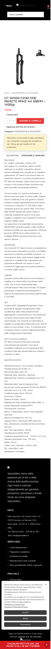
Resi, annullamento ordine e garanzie (26, 565)
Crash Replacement (18, 547)
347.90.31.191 (32, 532)
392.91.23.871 (18, 532)
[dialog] (25, 605)
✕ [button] (46, 584)
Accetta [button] (25, 612)
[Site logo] (30, 6)
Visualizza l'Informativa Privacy (16, 607)
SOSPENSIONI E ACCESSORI (25, 93)
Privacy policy (15, 579)
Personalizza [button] (25, 624)
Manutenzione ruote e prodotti (23, 561)
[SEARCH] (41, 14)
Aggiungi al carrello (30, 121)
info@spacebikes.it (21, 535)
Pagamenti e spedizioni (20, 552)
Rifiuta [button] (25, 618)
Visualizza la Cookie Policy (14, 604)
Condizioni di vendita (19, 556)
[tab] (13, 155)
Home (7, 93)
